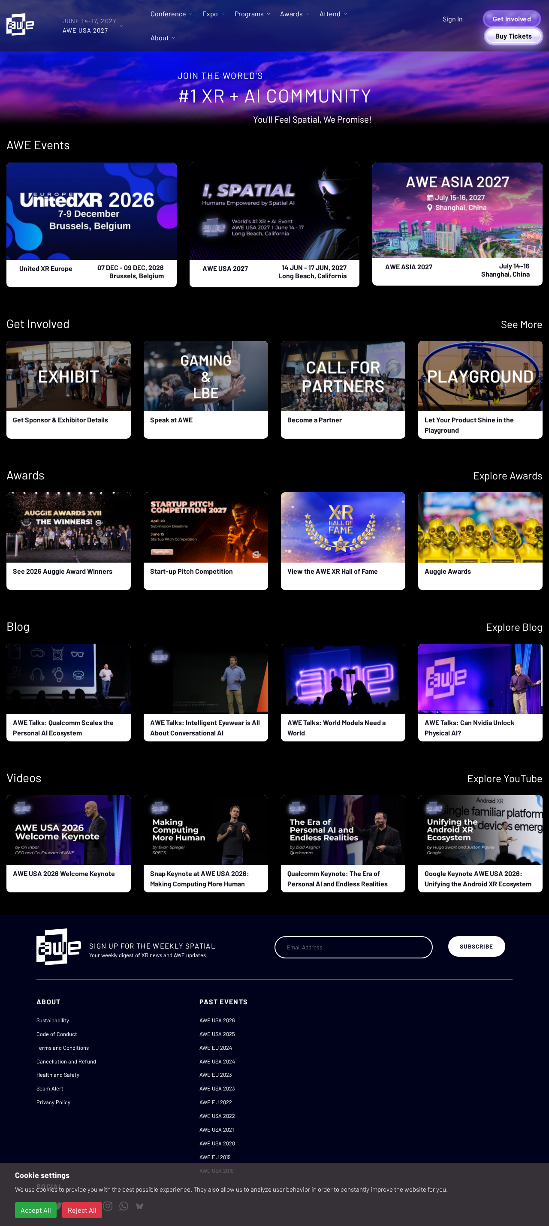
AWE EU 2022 (215, 1102)
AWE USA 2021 (216, 1129)
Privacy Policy (53, 1102)
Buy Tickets (513, 36)
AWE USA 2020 (217, 1143)
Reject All (82, 1210)
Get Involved (512, 19)
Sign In (453, 19)
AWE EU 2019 (215, 1157)
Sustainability (52, 1020)
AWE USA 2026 (217, 1020)
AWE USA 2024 (217, 1061)
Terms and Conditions (62, 1047)
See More (522, 324)
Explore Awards (508, 475)
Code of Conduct (56, 1033)
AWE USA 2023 (217, 1088)
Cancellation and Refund (66, 1061)
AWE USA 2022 (217, 1115)
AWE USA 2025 (217, 1033)
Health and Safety (57, 1074)
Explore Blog (514, 627)
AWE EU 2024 (215, 1047)
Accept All (36, 1210)
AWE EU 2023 (215, 1074)
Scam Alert (49, 1088)
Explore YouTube (505, 778)
